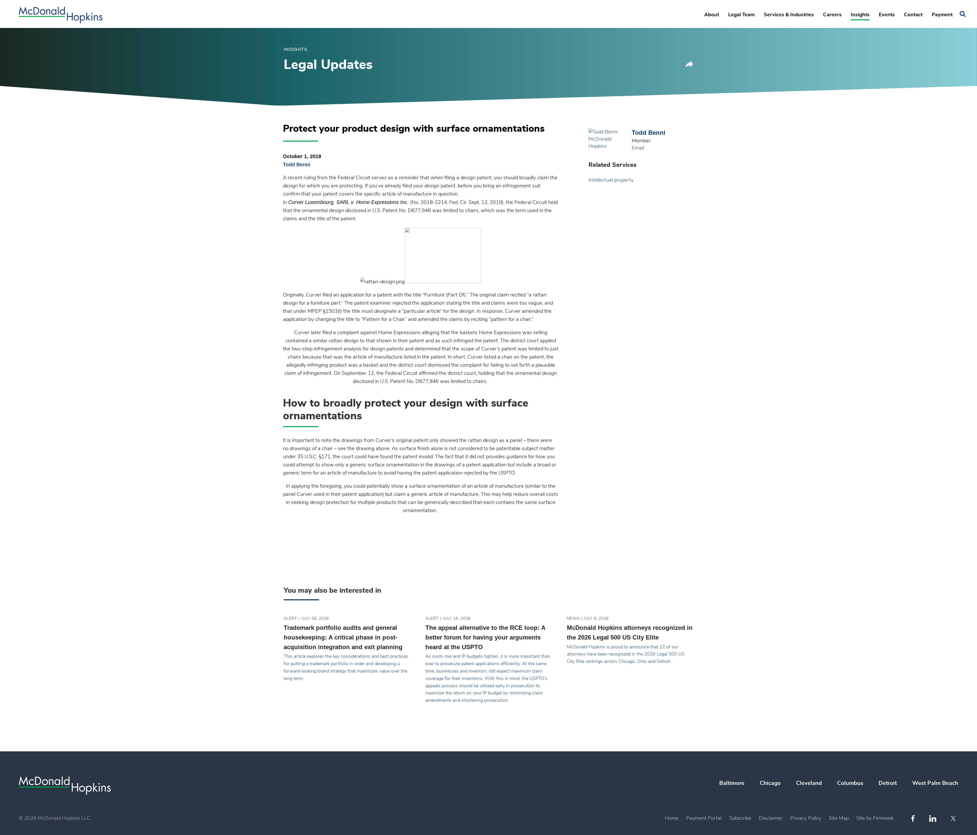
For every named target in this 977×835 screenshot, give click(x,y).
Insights (860, 14)
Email (638, 148)
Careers (832, 14)
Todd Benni (296, 164)
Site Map (839, 818)
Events (887, 14)
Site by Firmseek (875, 818)
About (711, 14)
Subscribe (740, 818)
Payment (942, 14)
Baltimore (731, 783)
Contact (913, 14)
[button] (689, 65)
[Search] (963, 14)
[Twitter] (954, 818)
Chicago (770, 783)
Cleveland (809, 783)
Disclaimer (771, 818)
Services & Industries (789, 14)
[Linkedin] (932, 818)
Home (672, 818)
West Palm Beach (935, 783)
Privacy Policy (805, 818)
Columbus (850, 783)
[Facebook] (913, 818)
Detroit (888, 783)
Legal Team (741, 14)
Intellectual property (611, 180)
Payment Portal (704, 818)
